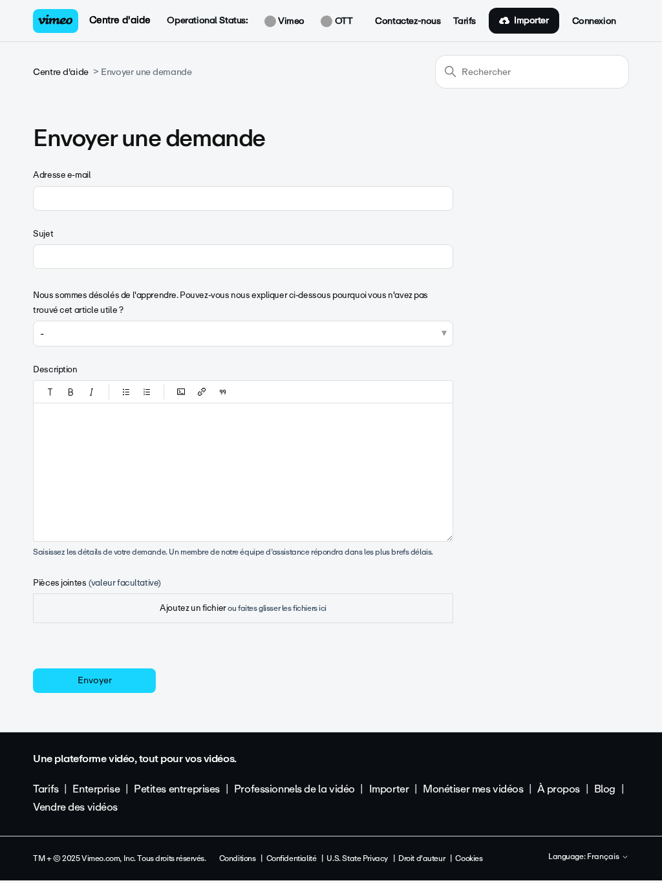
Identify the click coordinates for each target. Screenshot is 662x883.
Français (604, 857)
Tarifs (464, 21)
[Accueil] (55, 21)
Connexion (594, 21)
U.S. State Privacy (356, 858)
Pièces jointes (97, 583)
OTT (342, 21)
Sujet (43, 233)
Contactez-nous (407, 21)
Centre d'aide (120, 20)
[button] (50, 391)
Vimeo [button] (290, 21)
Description (55, 369)
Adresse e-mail (62, 175)
